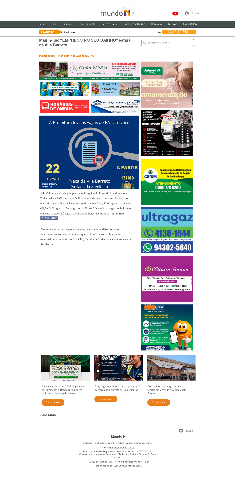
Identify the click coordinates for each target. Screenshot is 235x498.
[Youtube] (175, 13)
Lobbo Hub (106, 461)
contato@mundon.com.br (122, 447)
